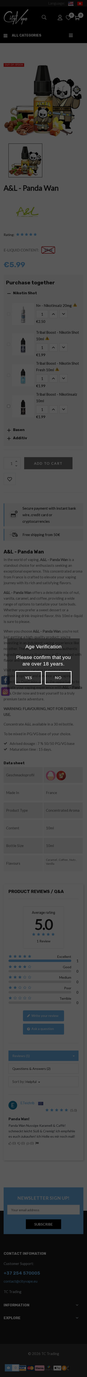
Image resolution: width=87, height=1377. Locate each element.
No (58, 677)
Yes (28, 677)
